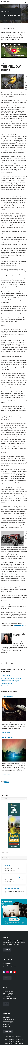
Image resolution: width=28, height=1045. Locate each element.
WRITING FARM (8, 1031)
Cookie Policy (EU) (9, 1039)
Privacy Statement (14, 1041)
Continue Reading (6, 732)
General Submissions (8, 991)
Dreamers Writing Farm (7, 737)
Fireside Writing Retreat (8, 696)
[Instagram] (7, 972)
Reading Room (6, 1017)
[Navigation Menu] (25, 2)
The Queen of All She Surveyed (11, 678)
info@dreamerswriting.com (9, 966)
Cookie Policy (19, 1039)
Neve (7, 1036)
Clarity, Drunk (5, 676)
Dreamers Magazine (8, 1021)
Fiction (7, 781)
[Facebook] (4, 972)
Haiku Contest (6, 996)
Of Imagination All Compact (10, 681)
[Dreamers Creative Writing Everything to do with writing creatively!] (6, 2)
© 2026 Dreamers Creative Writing (14, 1043)
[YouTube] (14, 972)
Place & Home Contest (8, 993)
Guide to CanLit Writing (8, 1022)
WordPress (19, 1036)
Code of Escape (6, 686)
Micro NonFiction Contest (9, 995)
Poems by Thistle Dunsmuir (12, 888)
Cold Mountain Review (19, 625)
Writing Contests (7, 1024)
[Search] (25, 798)
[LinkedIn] (11, 972)
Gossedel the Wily (7, 683)
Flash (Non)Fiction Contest (9, 998)
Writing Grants (6, 1026)
